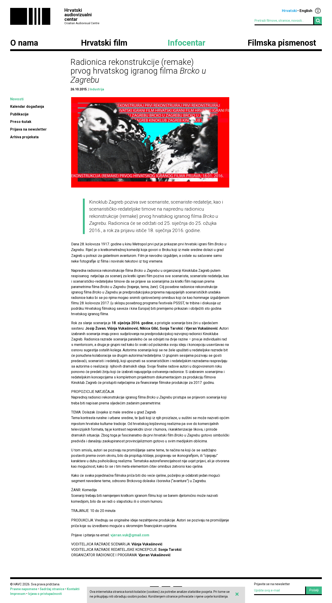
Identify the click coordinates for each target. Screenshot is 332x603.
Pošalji (314, 590)
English (305, 10)
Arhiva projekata (24, 137)
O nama (24, 43)
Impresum (18, 594)
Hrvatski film (104, 43)
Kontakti (73, 589)
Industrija (97, 89)
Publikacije (19, 114)
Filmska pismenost (282, 43)
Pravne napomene (23, 589)
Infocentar (186, 43)
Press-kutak (20, 122)
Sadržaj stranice (52, 589)
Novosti (16, 99)
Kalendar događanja (27, 106)
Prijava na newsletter (28, 129)
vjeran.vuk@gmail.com (129, 535)
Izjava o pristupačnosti (45, 594)
